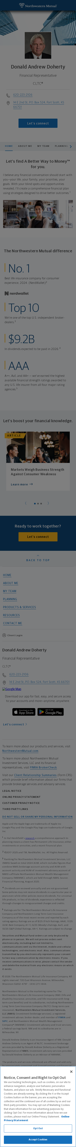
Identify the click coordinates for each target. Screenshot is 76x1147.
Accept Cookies (38, 1139)
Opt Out (38, 1128)
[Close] (71, 1071)
